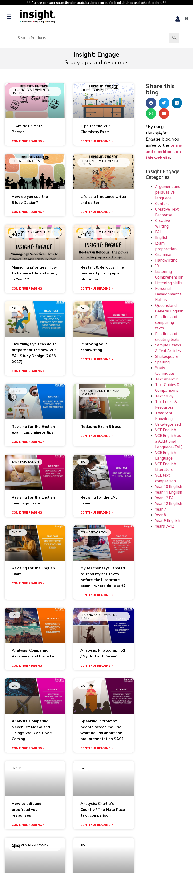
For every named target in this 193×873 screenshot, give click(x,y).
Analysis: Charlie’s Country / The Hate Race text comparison (102, 809)
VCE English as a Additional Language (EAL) (168, 441)
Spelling (162, 362)
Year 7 (160, 509)
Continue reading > (28, 141)
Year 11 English (168, 492)
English (161, 237)
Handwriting (166, 260)
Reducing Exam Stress (100, 426)
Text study (164, 396)
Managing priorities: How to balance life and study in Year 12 (34, 273)
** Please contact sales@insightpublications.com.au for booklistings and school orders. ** (97, 2)
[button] (9, 16)
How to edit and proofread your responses (26, 809)
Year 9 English (167, 520)
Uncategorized (168, 424)
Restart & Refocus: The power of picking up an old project (102, 273)
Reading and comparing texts (166, 322)
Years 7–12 (164, 526)
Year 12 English (168, 503)
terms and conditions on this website (164, 151)
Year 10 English (168, 486)
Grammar (163, 254)
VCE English (165, 429)
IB (157, 265)
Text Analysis (167, 379)
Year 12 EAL (165, 497)
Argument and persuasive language (167, 192)
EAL (158, 231)
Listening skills (168, 282)
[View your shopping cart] (185, 18)
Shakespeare (166, 356)
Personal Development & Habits (168, 294)
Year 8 (160, 514)
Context (162, 203)
